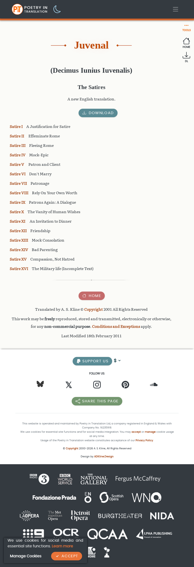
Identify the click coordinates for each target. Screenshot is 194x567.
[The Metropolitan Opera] (55, 515)
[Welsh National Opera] (146, 497)
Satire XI (18, 221)
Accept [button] (70, 556)
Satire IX (17, 202)
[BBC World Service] (65, 479)
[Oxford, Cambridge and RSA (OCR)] (66, 534)
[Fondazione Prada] (54, 497)
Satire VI (18, 174)
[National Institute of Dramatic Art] (162, 515)
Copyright (93, 309)
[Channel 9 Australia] (33, 534)
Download (101, 113)
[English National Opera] (88, 497)
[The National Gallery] (94, 479)
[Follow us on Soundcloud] (154, 386)
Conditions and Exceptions (116, 326)
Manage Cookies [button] (25, 556)
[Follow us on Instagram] (97, 386)
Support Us (95, 361)
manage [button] (150, 432)
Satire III (18, 145)
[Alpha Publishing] (154, 534)
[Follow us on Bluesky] (40, 384)
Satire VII (18, 183)
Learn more (62, 546)
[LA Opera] (29, 515)
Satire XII (18, 231)
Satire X (17, 212)
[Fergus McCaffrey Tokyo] (138, 479)
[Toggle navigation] (175, 9)
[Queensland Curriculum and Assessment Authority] (108, 534)
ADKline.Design (104, 456)
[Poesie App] (105, 552)
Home (95, 295)
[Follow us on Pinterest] (125, 386)
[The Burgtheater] (120, 515)
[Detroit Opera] (80, 515)
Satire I (16, 126)
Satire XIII (19, 240)
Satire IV (18, 155)
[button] (57, 9)
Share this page (100, 401)
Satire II (17, 136)
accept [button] (136, 432)
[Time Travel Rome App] (91, 552)
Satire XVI (19, 268)
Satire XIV (19, 250)
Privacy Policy (144, 440)
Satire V (17, 164)
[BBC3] (41, 479)
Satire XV (18, 259)
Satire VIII (19, 193)
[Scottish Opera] (111, 497)
